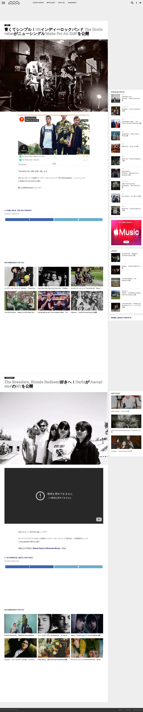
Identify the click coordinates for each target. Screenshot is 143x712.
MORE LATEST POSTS (120, 318)
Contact (128, 710)
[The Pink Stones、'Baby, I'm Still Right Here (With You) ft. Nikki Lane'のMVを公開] (20, 310)
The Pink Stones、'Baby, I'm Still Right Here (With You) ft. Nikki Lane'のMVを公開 (32, 312)
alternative (12, 558)
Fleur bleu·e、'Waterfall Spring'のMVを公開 (52, 660)
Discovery (72, 3)
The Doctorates (24, 211)
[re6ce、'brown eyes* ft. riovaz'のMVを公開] (87, 633)
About (121, 710)
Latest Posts (38, 3)
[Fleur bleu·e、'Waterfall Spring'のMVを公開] (54, 657)
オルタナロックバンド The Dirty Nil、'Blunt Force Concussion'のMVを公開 (96, 288)
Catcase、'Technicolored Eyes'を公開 (84, 312)
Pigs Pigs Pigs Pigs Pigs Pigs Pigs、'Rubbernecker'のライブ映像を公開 (62, 288)
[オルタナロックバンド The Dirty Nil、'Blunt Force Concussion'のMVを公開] (87, 286)
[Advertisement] (71, 12)
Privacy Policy (138, 710)
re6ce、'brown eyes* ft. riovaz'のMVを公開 (85, 635)
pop (26, 558)
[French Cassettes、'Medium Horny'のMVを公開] (20, 633)
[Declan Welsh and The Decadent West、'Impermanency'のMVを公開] (54, 310)
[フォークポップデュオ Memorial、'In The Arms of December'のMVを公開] (54, 633)
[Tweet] (78, 219)
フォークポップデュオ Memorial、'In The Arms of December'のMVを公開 (62, 635)
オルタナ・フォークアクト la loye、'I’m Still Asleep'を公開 (24, 660)
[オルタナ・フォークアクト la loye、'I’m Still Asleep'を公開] (20, 657)
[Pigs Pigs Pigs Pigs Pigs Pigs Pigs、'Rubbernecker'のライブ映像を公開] (54, 286)
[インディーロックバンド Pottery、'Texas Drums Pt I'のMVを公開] (20, 286)
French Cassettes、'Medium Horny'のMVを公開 (20, 635)
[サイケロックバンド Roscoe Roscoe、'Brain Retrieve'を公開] (87, 657)
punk (9, 211)
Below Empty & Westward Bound (46, 548)
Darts (21, 558)
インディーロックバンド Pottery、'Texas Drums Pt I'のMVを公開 (26, 288)
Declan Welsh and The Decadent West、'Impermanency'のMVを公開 (61, 312)
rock (14, 211)
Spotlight (51, 3)
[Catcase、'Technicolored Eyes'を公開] (87, 310)
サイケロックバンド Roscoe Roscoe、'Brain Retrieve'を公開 (91, 660)
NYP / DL (61, 3)
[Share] (29, 219)
